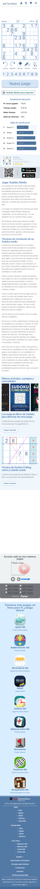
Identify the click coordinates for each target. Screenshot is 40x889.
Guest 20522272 (11, 148)
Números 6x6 (22, 846)
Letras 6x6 (21, 852)
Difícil (21, 816)
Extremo (22, 818)
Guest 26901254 (11, 138)
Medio (21, 813)
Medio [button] (4, 21)
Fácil (20, 810)
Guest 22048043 (11, 127)
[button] (20, 856)
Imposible (22, 821)
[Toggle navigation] (36, 3)
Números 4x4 (22, 844)
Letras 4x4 (21, 849)
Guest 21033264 (11, 143)
